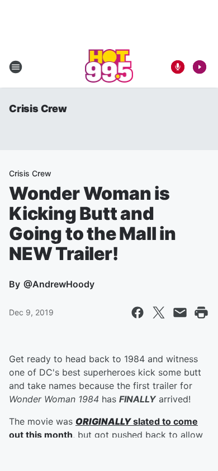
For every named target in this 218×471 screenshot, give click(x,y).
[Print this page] (201, 312)
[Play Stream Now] (199, 67)
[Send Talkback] (177, 67)
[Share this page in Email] (180, 312)
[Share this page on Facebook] (137, 312)
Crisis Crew (38, 108)
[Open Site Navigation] (15, 67)
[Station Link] (109, 67)
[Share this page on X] (159, 312)
